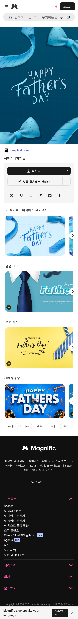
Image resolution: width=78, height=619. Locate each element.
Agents (12, 540)
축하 (39, 426)
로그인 (67, 6)
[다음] (72, 236)
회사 (7, 576)
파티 (52, 426)
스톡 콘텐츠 (11, 530)
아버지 (11, 426)
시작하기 (10, 565)
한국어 (39, 481)
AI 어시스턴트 (12, 511)
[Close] (72, 612)
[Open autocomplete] (8, 17)
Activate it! (59, 612)
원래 (23, 34)
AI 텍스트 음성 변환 (16, 525)
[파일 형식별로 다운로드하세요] (67, 171)
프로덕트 (10, 498)
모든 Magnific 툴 (14, 555)
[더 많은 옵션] (59, 195)
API (6, 545)
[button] (39, 482)
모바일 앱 (10, 550)
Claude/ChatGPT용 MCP (23, 535)
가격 (54, 6)
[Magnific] (39, 449)
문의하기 (10, 588)
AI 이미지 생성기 (14, 515)
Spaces (8, 506)
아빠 (26, 426)
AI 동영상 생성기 (14, 520)
